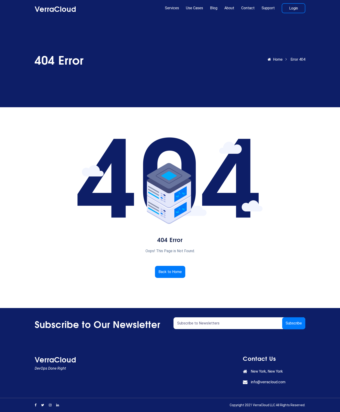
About (229, 8)
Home (278, 59)
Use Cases (194, 8)
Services (172, 8)
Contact (248, 8)
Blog (213, 8)
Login (293, 8)
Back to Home (170, 272)
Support (268, 8)
